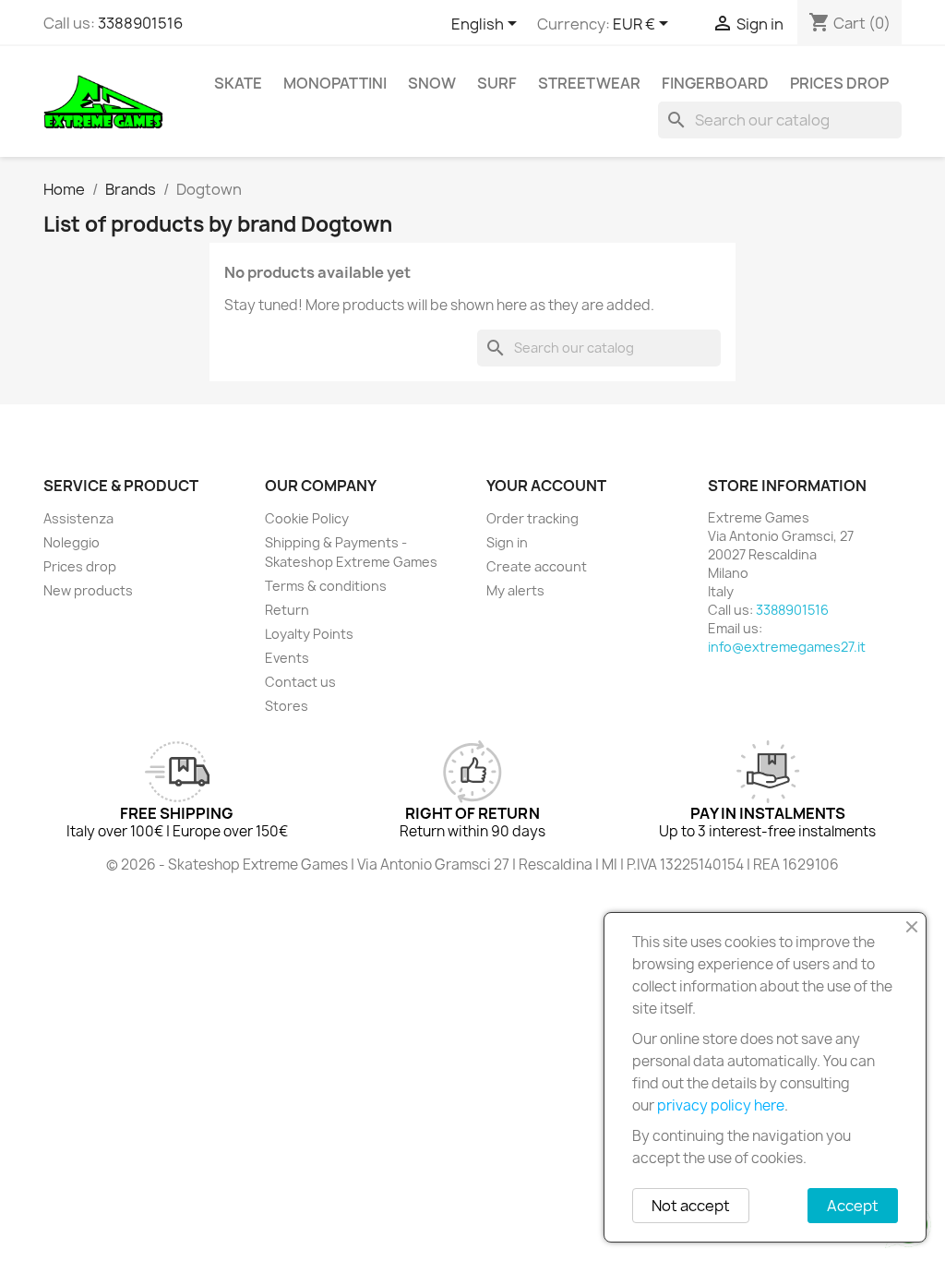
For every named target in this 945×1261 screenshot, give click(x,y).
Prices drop (839, 83)
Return (287, 609)
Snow (432, 83)
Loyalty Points (309, 634)
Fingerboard (715, 83)
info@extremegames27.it (787, 646)
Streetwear (589, 83)
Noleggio (71, 542)
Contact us (300, 682)
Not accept (691, 1205)
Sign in (507, 542)
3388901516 (140, 23)
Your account (546, 485)
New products (88, 590)
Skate (238, 83)
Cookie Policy (307, 518)
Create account (536, 566)
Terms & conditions (326, 585)
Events (287, 658)
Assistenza (78, 518)
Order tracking (532, 518)
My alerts (515, 590)
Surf (497, 83)
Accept (853, 1205)
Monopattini (335, 83)
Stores (286, 706)
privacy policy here (720, 1105)
